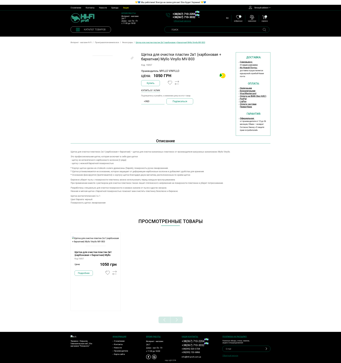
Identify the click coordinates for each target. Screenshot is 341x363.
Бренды (114, 8)
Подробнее (84, 273)
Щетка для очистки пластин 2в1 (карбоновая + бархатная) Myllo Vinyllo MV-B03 (93, 255)
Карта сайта (119, 354)
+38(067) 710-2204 (184, 14)
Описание (165, 141)
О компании (76, 8)
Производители (121, 351)
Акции (126, 8)
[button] (132, 58)
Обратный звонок (182, 21)
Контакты (90, 8)
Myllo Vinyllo (169, 71)
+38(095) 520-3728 (191, 349)
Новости (103, 8)
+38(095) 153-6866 (191, 352)
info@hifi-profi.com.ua (191, 357)
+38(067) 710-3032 (184, 17)
